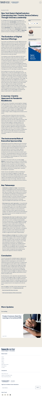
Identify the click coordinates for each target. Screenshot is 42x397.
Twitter (5, 395)
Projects (3, 358)
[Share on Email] (37, 23)
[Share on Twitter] (29, 23)
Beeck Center (9, 2)
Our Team (3, 367)
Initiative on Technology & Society (7, 375)
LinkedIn (3, 395)
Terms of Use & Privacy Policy (6, 376)
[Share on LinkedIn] (35, 23)
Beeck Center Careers (5, 364)
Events (3, 361)
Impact (3, 356)
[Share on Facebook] (32, 23)
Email (10, 395)
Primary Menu (40, 2)
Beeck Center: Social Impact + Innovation (8, 349)
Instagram (8, 395)
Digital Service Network (34, 51)
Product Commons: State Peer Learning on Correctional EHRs (21, 326)
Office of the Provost (5, 373)
